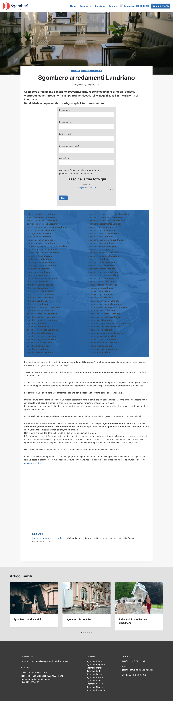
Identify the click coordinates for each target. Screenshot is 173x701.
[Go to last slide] (14, 606)
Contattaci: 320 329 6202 (136, 6)
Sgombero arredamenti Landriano (48, 538)
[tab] (81, 632)
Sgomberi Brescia (94, 677)
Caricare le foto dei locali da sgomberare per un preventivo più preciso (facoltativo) (86, 179)
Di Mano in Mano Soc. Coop (33, 672)
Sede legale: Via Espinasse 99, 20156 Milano (41, 676)
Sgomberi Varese (94, 684)
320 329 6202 (138, 661)
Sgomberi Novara (94, 687)
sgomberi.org (81, 85)
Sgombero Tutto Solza (79, 619)
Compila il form (160, 6)
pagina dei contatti (33, 463)
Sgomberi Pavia (93, 680)
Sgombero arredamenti (91, 71)
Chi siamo (100, 6)
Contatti (113, 6)
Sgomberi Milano (94, 661)
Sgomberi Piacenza (95, 690)
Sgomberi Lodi (93, 671)
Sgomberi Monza (94, 668)
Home (73, 6)
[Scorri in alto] (167, 697)
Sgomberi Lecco (94, 674)
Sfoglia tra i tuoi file (86, 187)
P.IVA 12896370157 (29, 682)
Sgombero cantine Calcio (28, 619)
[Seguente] (159, 606)
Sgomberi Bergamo (95, 664)
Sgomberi (75, 71)
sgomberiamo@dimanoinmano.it (35, 679)
